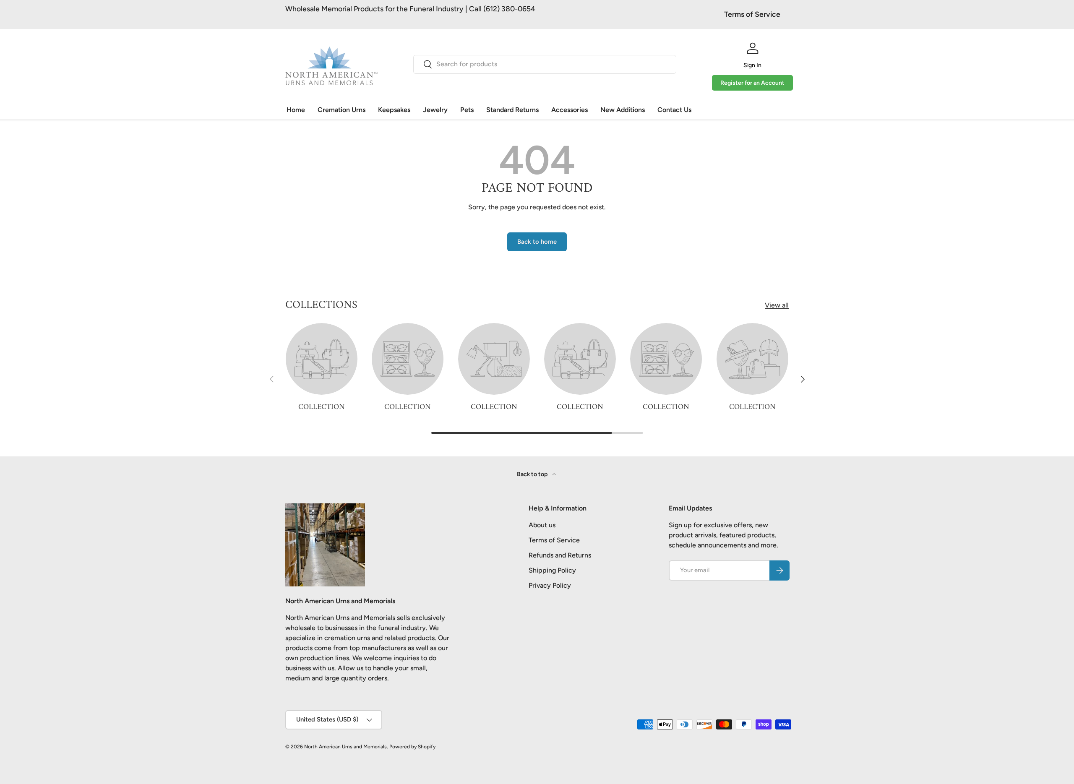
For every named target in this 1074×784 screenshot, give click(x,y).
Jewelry (435, 110)
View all (777, 305)
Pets (467, 110)
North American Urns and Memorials (345, 747)
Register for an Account (752, 82)
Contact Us (674, 110)
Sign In (752, 65)
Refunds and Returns (560, 555)
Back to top (533, 474)
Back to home (537, 241)
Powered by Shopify (412, 747)
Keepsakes (394, 110)
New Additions (622, 110)
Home (296, 110)
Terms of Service (752, 14)
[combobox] (545, 64)
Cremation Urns (341, 110)
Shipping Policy (552, 570)
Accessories (569, 110)
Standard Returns (512, 110)
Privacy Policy (550, 585)
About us (542, 525)
